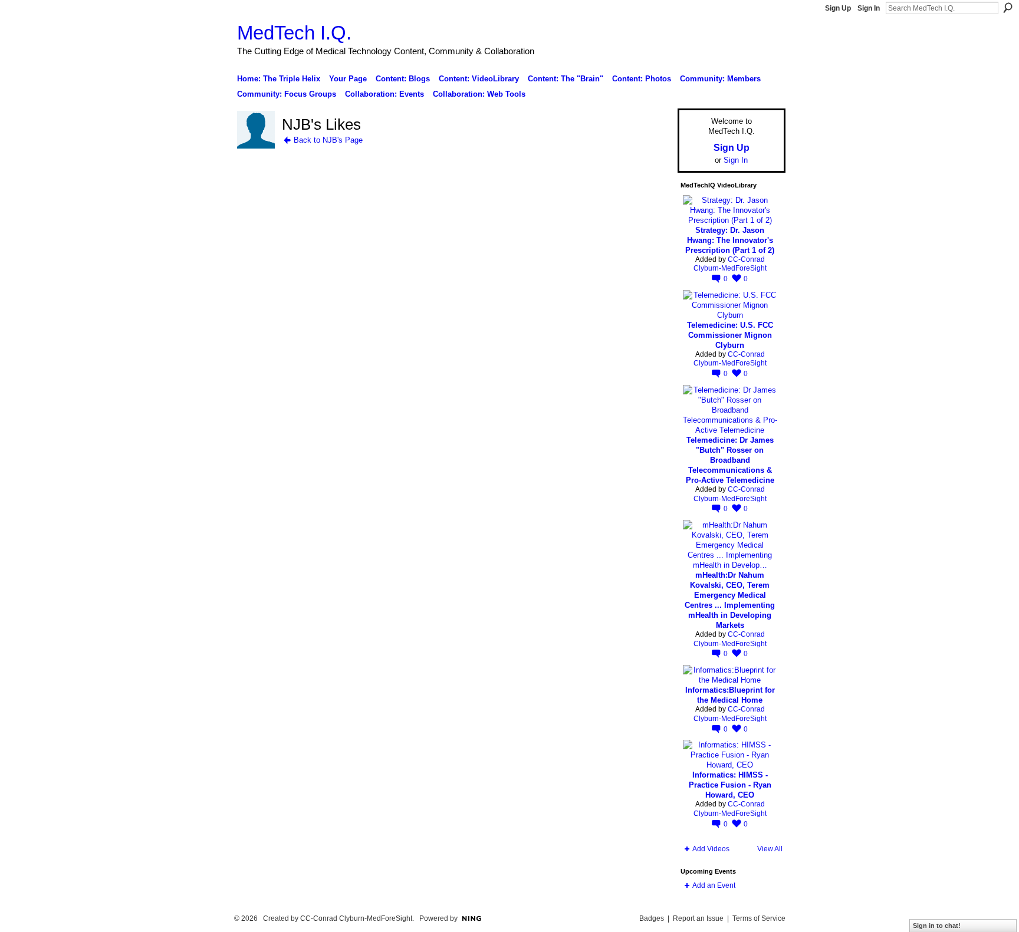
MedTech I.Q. (294, 33)
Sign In (868, 8)
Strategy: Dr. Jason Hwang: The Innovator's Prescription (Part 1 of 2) (729, 240)
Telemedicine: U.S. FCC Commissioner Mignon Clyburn (730, 335)
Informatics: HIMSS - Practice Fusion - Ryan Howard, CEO (730, 784)
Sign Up (838, 8)
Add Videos (710, 849)
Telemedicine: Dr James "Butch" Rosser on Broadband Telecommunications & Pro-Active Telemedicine (730, 460)
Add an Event (713, 885)
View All (770, 849)
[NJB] (256, 146)
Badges (651, 918)
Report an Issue (698, 918)
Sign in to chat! (937, 925)
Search (1008, 7)
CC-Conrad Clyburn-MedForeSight (730, 264)
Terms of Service (758, 918)
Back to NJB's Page (328, 140)
